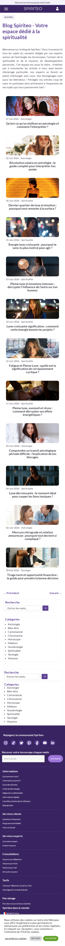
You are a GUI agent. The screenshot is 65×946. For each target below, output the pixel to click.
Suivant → (56, 592)
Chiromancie (15, 635)
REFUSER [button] (35, 938)
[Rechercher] (45, 608)
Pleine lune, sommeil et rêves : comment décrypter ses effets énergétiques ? (32, 411)
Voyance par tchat (10, 863)
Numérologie (15, 646)
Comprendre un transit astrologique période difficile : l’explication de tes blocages (32, 454)
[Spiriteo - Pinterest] (29, 742)
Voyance (13, 658)
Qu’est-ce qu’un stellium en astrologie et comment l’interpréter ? (32, 125)
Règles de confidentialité (12, 793)
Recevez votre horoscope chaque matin (25, 752)
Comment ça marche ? (11, 780)
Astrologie (14, 624)
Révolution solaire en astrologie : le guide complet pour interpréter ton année (32, 166)
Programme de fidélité (11, 823)
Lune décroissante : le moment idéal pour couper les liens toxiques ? (32, 495)
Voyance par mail (9, 867)
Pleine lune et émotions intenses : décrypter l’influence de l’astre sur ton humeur (33, 287)
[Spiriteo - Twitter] (22, 742)
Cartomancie (15, 631)
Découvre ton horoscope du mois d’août (32, 2)
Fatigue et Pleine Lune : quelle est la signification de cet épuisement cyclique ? (32, 369)
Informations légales (10, 797)
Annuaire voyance (10, 872)
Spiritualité (14, 650)
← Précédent (11, 592)
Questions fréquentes (11, 819)
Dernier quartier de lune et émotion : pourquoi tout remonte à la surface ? (32, 207)
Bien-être (13, 628)
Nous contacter (8, 827)
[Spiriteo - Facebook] (37, 742)
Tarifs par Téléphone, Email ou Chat (17, 885)
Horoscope (14, 639)
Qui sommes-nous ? (10, 776)
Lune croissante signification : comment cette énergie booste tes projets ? (32, 328)
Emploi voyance (9, 845)
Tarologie (13, 654)
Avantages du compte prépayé (15, 890)
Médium (13, 643)
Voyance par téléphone (12, 859)
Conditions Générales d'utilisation (16, 801)
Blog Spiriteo (7, 805)
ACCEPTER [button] (50, 938)
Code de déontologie (11, 789)
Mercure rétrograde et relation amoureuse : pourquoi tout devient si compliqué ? (32, 535)
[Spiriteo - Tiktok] (14, 742)
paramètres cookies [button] (16, 938)
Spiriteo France (12, 913)
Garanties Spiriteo (9, 784)
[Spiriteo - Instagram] (6, 742)
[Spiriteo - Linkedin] (52, 742)
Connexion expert (10, 841)
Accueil (8, 17)
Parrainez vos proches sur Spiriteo (16, 903)
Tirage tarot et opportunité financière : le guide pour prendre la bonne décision (32, 576)
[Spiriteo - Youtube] (45, 742)
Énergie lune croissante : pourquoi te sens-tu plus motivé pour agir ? (32, 246)
